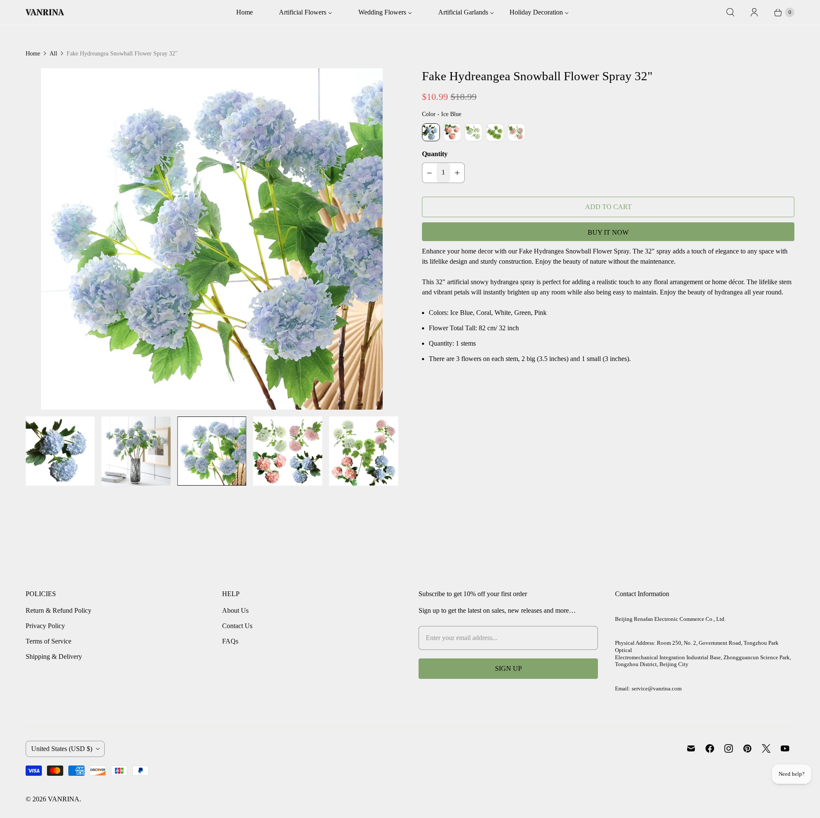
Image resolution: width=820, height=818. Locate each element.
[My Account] (754, 12)
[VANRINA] (45, 12)
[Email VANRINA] (691, 748)
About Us (235, 610)
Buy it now (608, 232)
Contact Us (237, 625)
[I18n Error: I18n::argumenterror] (60, 451)
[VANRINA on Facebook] (709, 748)
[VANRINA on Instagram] (728, 748)
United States (61, 748)
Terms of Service (48, 641)
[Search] (730, 12)
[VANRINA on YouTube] (785, 748)
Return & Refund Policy (58, 610)
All (53, 53)
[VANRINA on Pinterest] (747, 748)
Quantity (435, 153)
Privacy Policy (45, 625)
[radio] (431, 132)
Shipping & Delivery (54, 656)
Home (33, 53)
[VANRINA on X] (766, 748)
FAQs (230, 641)
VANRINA (63, 799)
